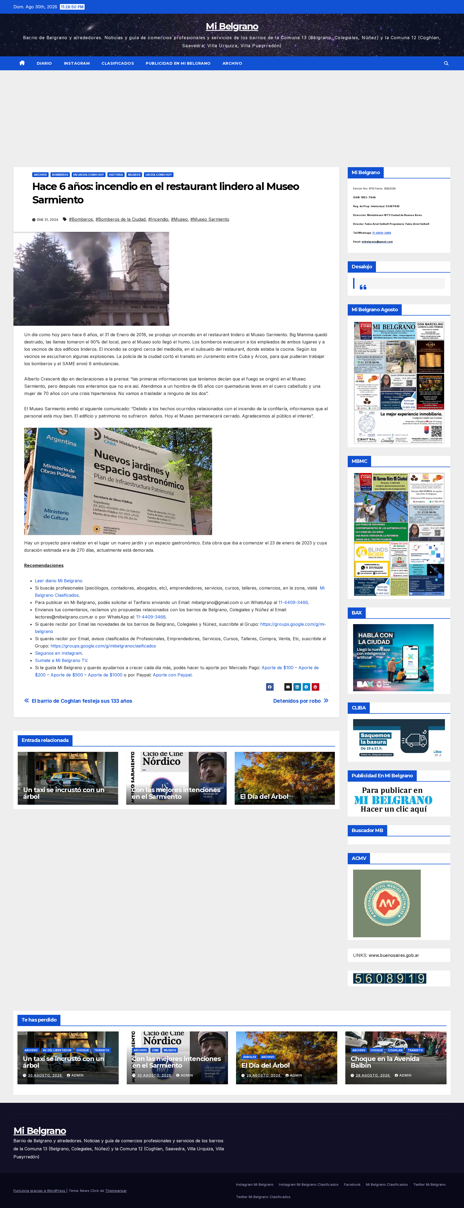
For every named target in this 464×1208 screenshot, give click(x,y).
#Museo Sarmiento (209, 219)
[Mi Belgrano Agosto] (399, 382)
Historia (116, 174)
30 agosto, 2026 (45, 1075)
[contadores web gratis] (389, 978)
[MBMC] (399, 534)
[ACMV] (387, 903)
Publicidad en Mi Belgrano (178, 63)
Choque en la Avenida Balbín (385, 1062)
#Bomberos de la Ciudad (121, 219)
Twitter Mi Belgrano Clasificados (263, 1197)
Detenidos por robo (297, 701)
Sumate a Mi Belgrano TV (61, 660)
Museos (134, 174)
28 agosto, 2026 (373, 1075)
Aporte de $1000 (105, 675)
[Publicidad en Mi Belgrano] (393, 800)
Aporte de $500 (66, 675)
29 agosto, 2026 (264, 1075)
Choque (83, 1050)
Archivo (232, 63)
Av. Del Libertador (57, 1050)
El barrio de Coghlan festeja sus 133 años (82, 701)
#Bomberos (81, 219)
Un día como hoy (159, 174)
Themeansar (116, 1190)
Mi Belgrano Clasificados (387, 1184)
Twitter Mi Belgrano (429, 1184)
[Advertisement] (232, 110)
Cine (155, 1050)
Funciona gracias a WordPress (39, 1190)
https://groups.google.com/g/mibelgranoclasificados (103, 646)
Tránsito (101, 1050)
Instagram (77, 63)
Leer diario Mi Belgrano (58, 580)
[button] (446, 63)
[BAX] (393, 657)
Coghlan (395, 1050)
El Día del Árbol (264, 796)
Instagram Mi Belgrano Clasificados (309, 1184)
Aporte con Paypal (172, 675)
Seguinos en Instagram (58, 653)
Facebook (352, 1184)
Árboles (249, 1057)
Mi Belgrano (232, 26)
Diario (44, 63)
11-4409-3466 (293, 602)
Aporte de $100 (277, 667)
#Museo (179, 219)
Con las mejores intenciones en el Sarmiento (176, 793)
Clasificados (118, 63)
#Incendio (158, 219)
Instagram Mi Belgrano (255, 1184)
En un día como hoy (88, 174)
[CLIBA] (399, 738)
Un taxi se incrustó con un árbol (63, 793)
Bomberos (60, 174)
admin (77, 1075)
